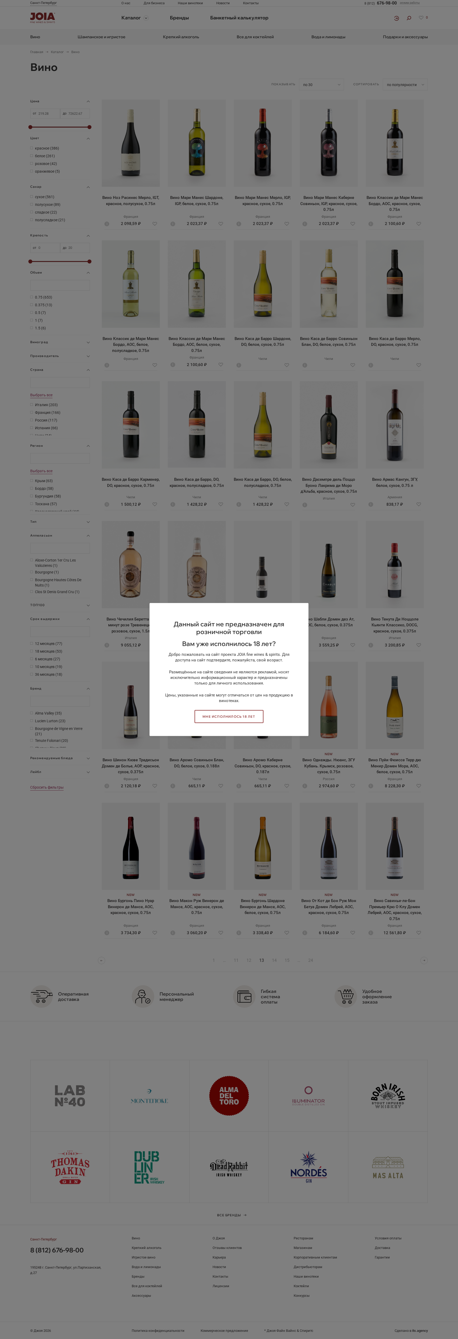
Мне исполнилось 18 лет (228, 717)
